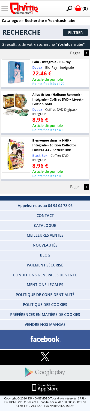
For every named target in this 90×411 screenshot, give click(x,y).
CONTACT (45, 215)
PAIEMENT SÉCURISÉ (45, 265)
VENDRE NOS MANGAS (45, 324)
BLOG (45, 255)
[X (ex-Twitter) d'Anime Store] (45, 357)
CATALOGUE (45, 225)
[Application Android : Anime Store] (45, 372)
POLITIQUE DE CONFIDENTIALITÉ (45, 294)
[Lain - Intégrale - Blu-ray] (16, 73)
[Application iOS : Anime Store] (45, 388)
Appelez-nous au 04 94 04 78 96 (45, 205)
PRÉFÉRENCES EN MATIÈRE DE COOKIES (45, 314)
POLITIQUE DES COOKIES (45, 304)
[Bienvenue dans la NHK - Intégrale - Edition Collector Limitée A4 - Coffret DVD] (16, 155)
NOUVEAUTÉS (45, 245)
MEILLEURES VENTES (45, 235)
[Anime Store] (24, 8)
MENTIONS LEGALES (45, 284)
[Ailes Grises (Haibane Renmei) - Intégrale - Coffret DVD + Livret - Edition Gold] (16, 105)
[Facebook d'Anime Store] (45, 339)
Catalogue (11, 20)
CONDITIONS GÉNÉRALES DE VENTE (45, 275)
